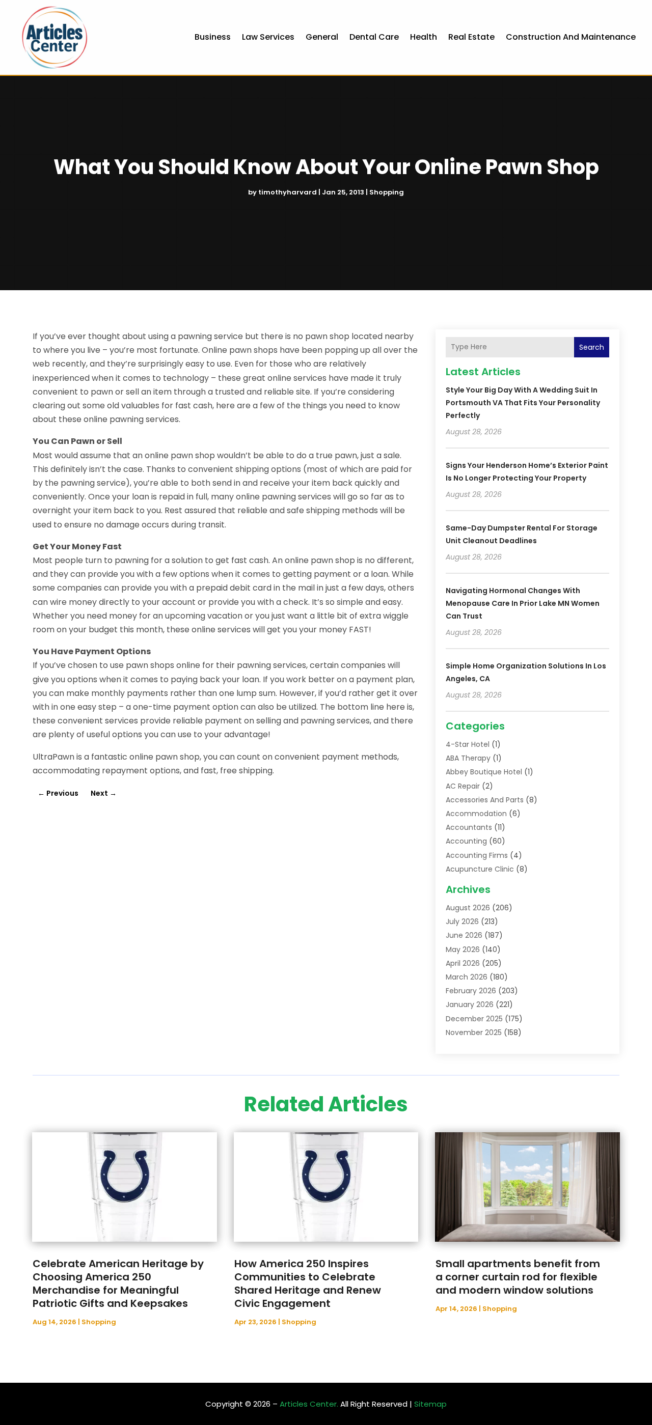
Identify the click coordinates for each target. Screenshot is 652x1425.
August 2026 (468, 908)
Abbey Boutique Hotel (484, 772)
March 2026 (466, 977)
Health (423, 37)
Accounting (466, 841)
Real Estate (471, 37)
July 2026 (462, 921)
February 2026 (471, 991)
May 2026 (463, 949)
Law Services (268, 37)
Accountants (469, 827)
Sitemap (430, 1404)
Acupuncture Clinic (480, 869)
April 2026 (463, 963)
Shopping (386, 192)
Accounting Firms (477, 855)
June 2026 (464, 935)
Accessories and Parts (485, 800)
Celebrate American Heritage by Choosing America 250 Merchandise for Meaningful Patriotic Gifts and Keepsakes (118, 1283)
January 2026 (470, 1004)
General (322, 37)
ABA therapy (468, 758)
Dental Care (374, 37)
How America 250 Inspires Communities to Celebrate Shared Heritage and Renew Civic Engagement (307, 1283)
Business (213, 37)
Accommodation (476, 813)
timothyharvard (287, 192)
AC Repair (463, 786)
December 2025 (474, 1019)
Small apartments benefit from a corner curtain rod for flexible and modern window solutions (518, 1276)
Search (591, 347)
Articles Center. (309, 1404)
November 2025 (474, 1032)
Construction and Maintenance (571, 37)
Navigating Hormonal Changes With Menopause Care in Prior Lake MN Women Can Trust (523, 603)
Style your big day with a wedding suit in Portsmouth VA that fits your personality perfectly (523, 403)
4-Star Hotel (468, 744)
